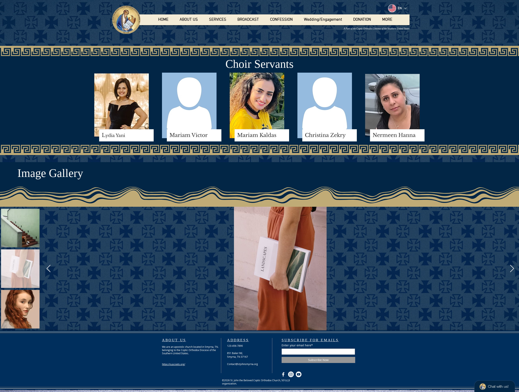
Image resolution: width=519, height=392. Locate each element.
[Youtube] (298, 374)
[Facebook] (283, 374)
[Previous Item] (48, 269)
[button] (189, 19)
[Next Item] (512, 269)
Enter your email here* (297, 345)
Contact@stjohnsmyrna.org (242, 364)
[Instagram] (291, 374)
